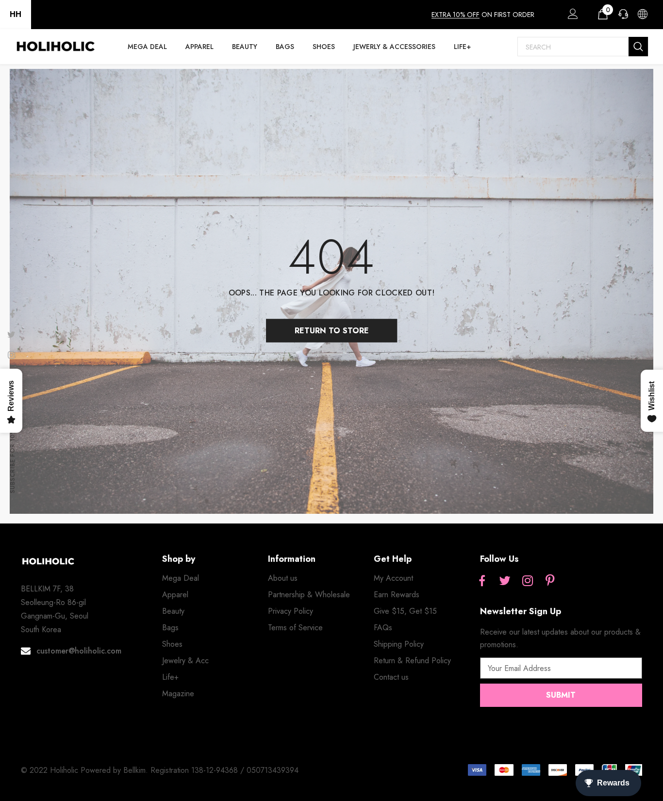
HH (15, 14)
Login (571, 16)
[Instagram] (527, 581)
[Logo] (55, 46)
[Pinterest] (550, 581)
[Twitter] (505, 581)
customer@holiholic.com (78, 650)
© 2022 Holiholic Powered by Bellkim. (85, 770)
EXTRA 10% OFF (455, 14)
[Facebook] (482, 581)
